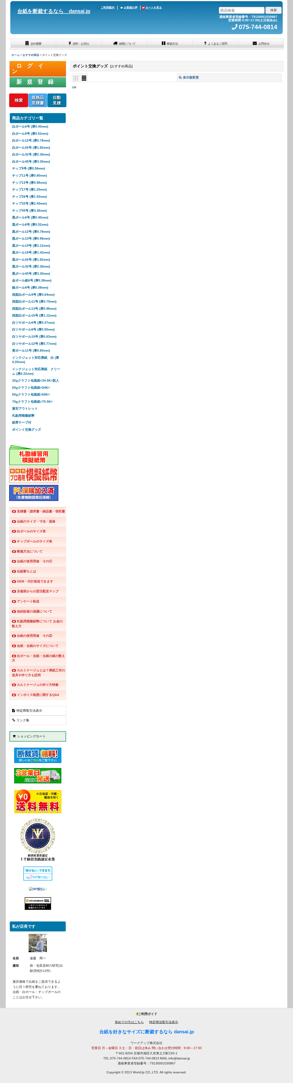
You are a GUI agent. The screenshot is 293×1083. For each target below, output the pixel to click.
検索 (19, 100)
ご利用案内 (107, 7)
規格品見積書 (38, 100)
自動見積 (57, 100)
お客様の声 (131, 7)
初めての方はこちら (129, 1022)
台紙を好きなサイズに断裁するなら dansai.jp (146, 1031)
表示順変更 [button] (191, 77)
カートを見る (153, 7)
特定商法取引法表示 (163, 1022)
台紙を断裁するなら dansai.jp (53, 11)
